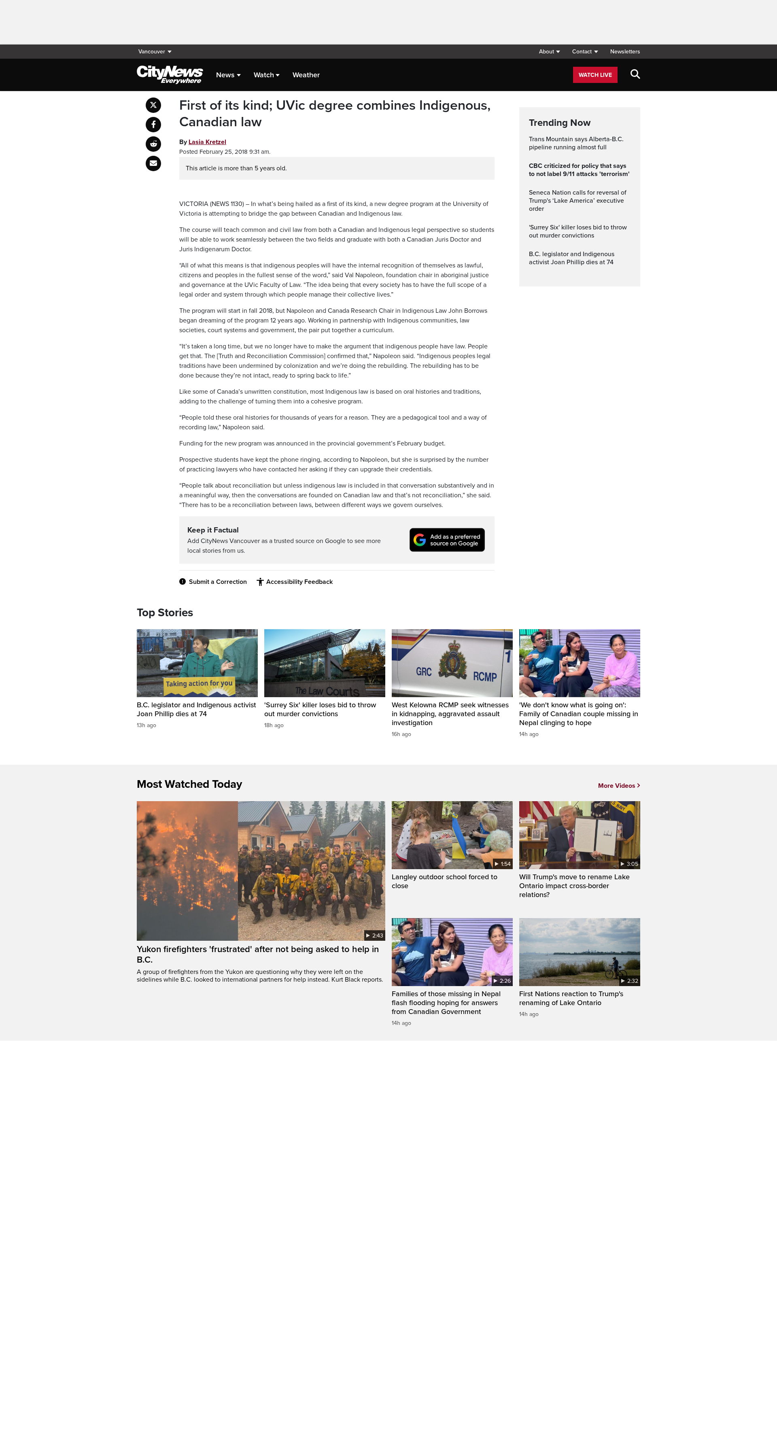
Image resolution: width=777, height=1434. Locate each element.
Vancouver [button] (151, 51)
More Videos (616, 786)
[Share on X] (153, 105)
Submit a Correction (218, 582)
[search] (635, 75)
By (202, 142)
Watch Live (595, 75)
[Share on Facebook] (153, 124)
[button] (549, 52)
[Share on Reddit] (153, 144)
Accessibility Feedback (299, 582)
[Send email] (153, 163)
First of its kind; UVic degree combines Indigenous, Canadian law (334, 114)
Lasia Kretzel (207, 142)
